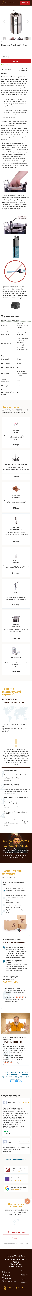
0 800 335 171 (16, 1081)
